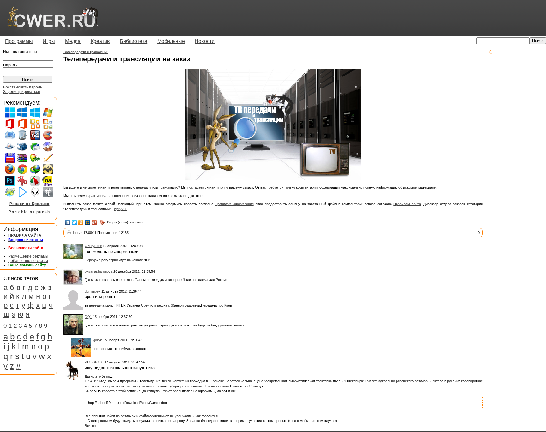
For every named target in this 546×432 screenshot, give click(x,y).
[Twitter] (74, 222)
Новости (205, 41)
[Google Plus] (94, 222)
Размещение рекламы (28, 256)
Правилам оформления (234, 204)
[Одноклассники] (81, 222)
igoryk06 (120, 209)
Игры (49, 41)
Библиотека (133, 41)
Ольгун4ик (93, 246)
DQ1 (88, 317)
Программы (19, 41)
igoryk (77, 232)
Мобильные (171, 41)
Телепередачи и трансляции (85, 52)
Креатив (100, 41)
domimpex (92, 291)
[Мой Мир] (87, 222)
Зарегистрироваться (21, 91)
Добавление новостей (28, 261)
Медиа (73, 41)
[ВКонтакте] (67, 222)
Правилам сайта (407, 204)
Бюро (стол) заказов (125, 222)
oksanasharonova (98, 271)
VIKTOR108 (94, 362)
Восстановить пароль (22, 87)
